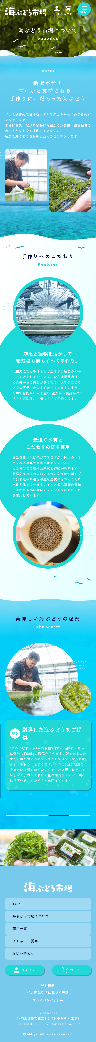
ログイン (56, 13)
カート (68, 13)
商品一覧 (19, 928)
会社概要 (48, 985)
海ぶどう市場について (30, 916)
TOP (16, 903)
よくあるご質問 (25, 941)
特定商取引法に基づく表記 (48, 992)
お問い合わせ (23, 953)
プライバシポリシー (48, 1000)
